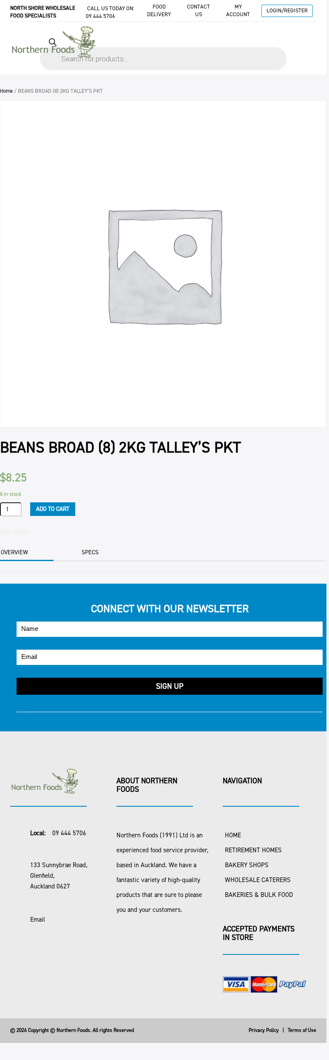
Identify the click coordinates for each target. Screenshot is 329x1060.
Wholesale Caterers (258, 880)
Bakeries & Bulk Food (259, 895)
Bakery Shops (247, 865)
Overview (14, 552)
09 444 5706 (100, 16)
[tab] (101, 552)
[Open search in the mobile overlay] (163, 50)
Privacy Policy (264, 1030)
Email (37, 919)
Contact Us (198, 10)
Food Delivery (159, 10)
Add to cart (52, 509)
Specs (90, 552)
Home (6, 91)
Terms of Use (302, 1030)
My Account (238, 10)
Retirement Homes (253, 850)
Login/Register (287, 10)
